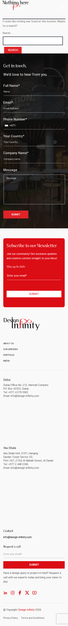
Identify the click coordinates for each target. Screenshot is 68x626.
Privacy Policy (10, 618)
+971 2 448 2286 (18, 464)
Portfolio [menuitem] (8, 355)
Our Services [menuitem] (10, 349)
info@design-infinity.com (25, 467)
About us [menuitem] (8, 343)
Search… (7, 33)
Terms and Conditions (32, 618)
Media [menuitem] (6, 361)
